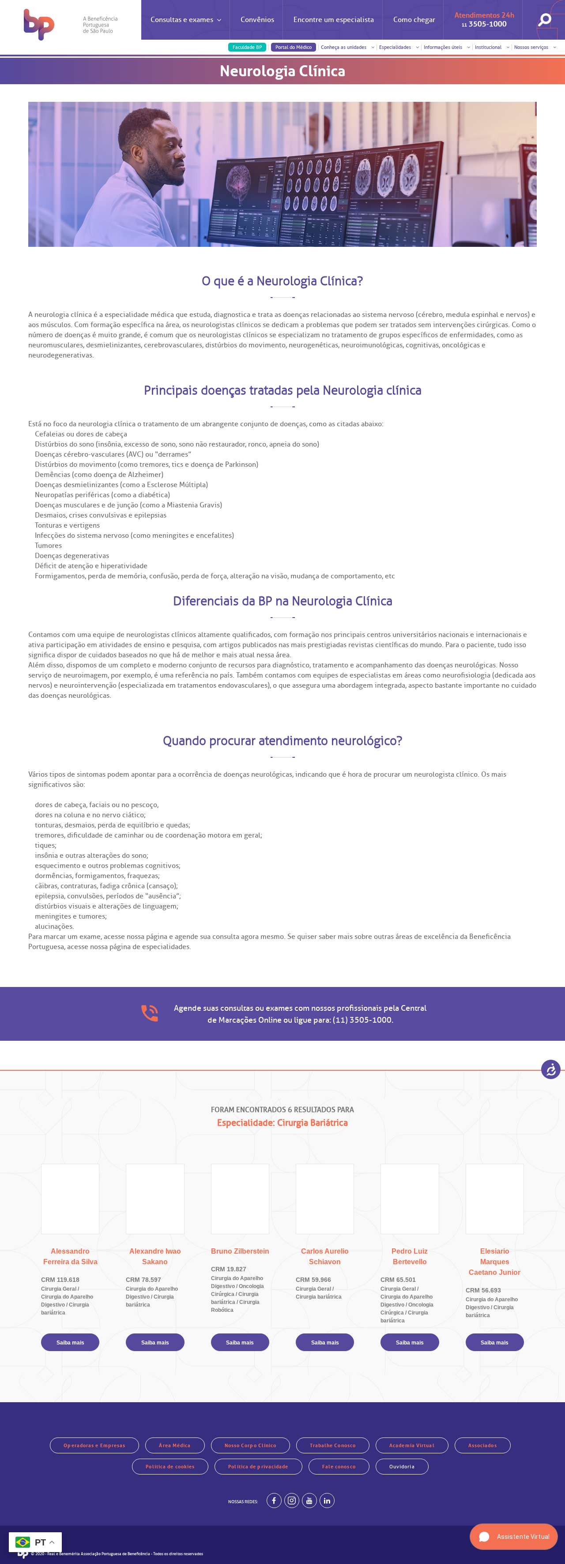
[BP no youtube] (309, 1500)
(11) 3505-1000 (362, 1020)
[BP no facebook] (274, 1500)
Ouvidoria (402, 1466)
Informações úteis (443, 47)
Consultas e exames (182, 19)
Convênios (257, 19)
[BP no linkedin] (327, 1500)
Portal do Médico (293, 47)
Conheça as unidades (344, 47)
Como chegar (414, 19)
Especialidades (395, 47)
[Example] (291, 1500)
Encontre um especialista (334, 19)
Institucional (489, 47)
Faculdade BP (247, 47)
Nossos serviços (532, 47)
